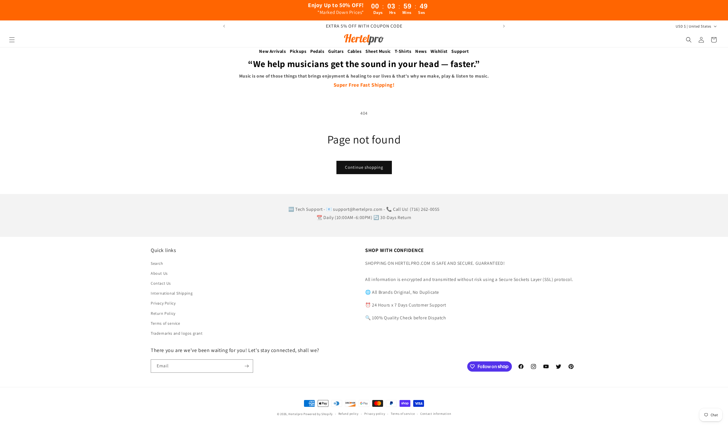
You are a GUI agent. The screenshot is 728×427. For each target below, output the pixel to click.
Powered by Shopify (318, 414)
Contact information (435, 414)
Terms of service (165, 323)
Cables (355, 51)
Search (157, 263)
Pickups (298, 51)
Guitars (336, 51)
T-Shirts (403, 51)
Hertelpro (295, 414)
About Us (159, 273)
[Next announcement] (504, 26)
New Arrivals (272, 51)
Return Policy (163, 313)
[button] (12, 40)
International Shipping (172, 293)
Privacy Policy (163, 303)
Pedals (317, 51)
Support (460, 51)
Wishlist (439, 51)
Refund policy (348, 414)
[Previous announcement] (224, 26)
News (421, 51)
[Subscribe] (246, 366)
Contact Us (161, 283)
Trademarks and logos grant (177, 333)
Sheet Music (378, 51)
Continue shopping (364, 167)
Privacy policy (374, 414)
